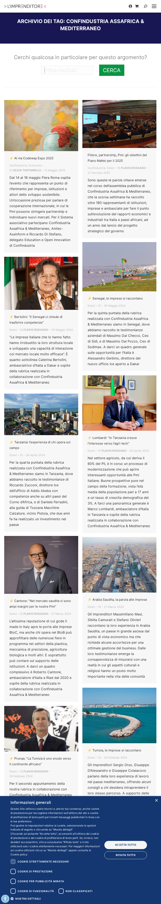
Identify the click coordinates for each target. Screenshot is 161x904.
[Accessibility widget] (5, 899)
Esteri (110, 168)
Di (25, 170)
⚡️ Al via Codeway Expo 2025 (31, 158)
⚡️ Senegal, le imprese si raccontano (115, 298)
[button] (55, 898)
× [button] (156, 800)
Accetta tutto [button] (125, 845)
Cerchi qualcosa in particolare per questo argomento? (80, 57)
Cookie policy (18, 854)
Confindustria (18, 165)
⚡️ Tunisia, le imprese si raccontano (114, 750)
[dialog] (80, 850)
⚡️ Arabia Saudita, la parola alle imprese (117, 600)
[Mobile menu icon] (154, 6)
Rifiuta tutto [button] (126, 855)
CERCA (112, 70)
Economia (35, 165)
